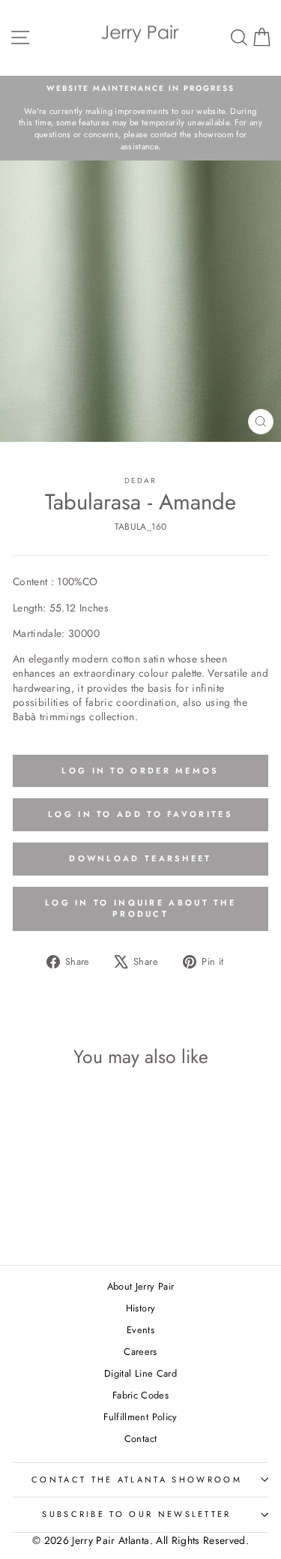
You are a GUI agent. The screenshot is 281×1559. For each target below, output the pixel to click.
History (140, 1308)
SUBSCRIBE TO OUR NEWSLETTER (136, 1514)
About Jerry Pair (141, 1286)
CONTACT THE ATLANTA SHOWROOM (136, 1479)
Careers (140, 1351)
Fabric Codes (140, 1395)
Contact (140, 1438)
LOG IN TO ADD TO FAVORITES (140, 814)
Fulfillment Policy (140, 1417)
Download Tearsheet (140, 858)
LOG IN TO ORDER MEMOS (140, 770)
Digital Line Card (140, 1373)
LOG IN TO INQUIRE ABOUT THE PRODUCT (140, 909)
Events (140, 1330)
